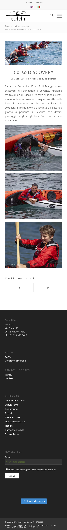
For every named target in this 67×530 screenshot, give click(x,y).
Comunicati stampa (15, 400)
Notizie (33, 78)
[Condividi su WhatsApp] (48, 287)
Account (29, 2)
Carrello (39, 2)
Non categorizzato (15, 421)
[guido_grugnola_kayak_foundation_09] (33, 53)
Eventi (8, 413)
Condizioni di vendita (15, 360)
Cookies (9, 378)
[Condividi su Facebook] (19, 287)
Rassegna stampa (14, 429)
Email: (8, 457)
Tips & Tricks (12, 434)
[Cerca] (50, 15)
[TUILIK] (27, 15)
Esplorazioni (11, 408)
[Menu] (57, 15)
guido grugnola (49, 78)
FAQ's (8, 357)
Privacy (8, 374)
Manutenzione (12, 417)
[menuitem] (29, 2)
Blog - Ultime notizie (17, 26)
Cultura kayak (12, 404)
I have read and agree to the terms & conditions (32, 469)
